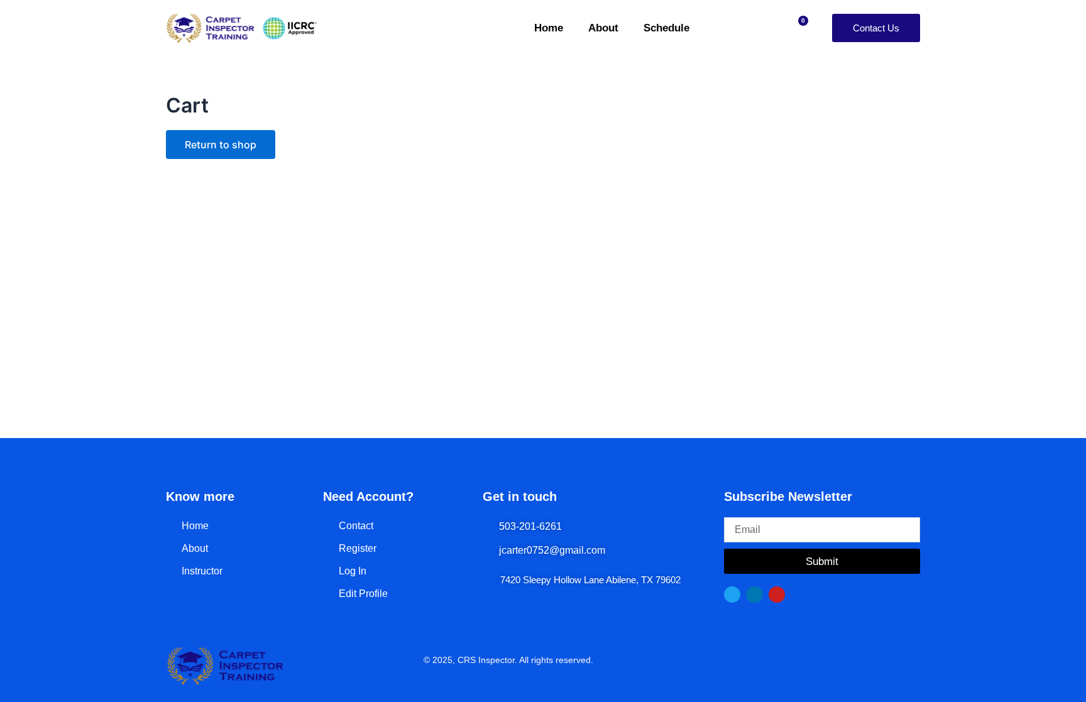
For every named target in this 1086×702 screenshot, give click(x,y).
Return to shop (220, 144)
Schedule (666, 28)
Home (548, 28)
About (603, 28)
